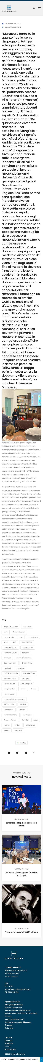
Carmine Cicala (28, 647)
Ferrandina (20, 668)
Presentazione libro (10, 715)
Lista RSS (8, 1040)
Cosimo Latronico (10, 663)
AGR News (27, 627)
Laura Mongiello (26, 684)
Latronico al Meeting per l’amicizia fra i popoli (21, 874)
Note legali (9, 1043)
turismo (6, 725)
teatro (36, 720)
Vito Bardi (18, 730)
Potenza (22, 710)
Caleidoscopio (27, 642)
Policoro (23, 704)
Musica (33, 689)
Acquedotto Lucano (11, 627)
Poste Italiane (8, 710)
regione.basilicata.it (12, 1002)
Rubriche (25, 720)
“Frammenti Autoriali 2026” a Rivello (21, 932)
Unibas (17, 725)
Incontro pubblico (10, 678)
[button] (39, 8)
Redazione (9, 1028)
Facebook (7, 668)
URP (6, 983)
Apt (21, 637)
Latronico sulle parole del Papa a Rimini (21, 824)
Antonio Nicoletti (18, 632)
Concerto (25, 653)
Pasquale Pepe (9, 704)
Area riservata (10, 1049)
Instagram (25, 678)
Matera (23, 689)
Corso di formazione (24, 658)
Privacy (7, 1046)
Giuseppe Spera (29, 673)
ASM (5, 642)
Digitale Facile (27, 663)
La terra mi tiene (9, 684)
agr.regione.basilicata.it (14, 1004)
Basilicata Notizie (14, 27)
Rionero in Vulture (10, 720)
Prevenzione (27, 715)
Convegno (7, 658)
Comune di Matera (10, 653)
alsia (5, 632)
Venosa (6, 730)
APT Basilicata (33, 637)
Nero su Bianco (9, 694)
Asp (14, 642)
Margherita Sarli (9, 689)
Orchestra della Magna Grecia (14, 699)
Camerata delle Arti (10, 647)
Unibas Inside (30, 725)
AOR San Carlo (9, 637)
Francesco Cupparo (11, 673)
